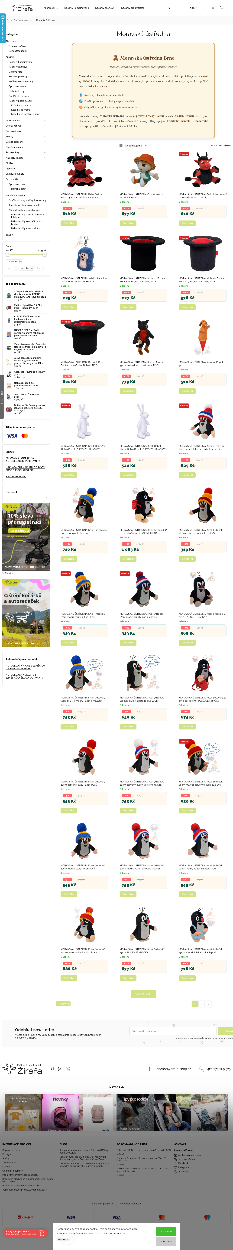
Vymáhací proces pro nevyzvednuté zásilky (24, 1189)
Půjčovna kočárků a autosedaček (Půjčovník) (23, 459)
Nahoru (65, 1003)
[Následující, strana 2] (201, 1004)
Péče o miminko (14, 131)
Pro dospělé (12, 179)
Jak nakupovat (9, 1162)
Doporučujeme (133, 145)
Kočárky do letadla (21, 105)
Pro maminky (12, 152)
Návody (6, 1166)
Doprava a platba (11, 1150)
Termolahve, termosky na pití (24, 205)
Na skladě (14, 262)
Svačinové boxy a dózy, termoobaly (27, 200)
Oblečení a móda (15, 147)
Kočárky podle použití (20, 101)
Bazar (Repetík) (16, 476)
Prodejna (7, 1154)
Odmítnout (166, 1241)
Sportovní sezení (17, 86)
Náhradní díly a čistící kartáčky (25, 210)
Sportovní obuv (17, 184)
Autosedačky (13, 120)
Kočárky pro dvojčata (20, 76)
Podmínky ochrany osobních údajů (20, 1175)
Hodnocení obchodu (130, 1203)
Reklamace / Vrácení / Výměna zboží (22, 1185)
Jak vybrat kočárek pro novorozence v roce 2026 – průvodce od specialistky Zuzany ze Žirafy (85, 1164)
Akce (11, 268)
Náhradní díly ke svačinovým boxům (26, 222)
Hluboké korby (16, 91)
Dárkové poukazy (15, 174)
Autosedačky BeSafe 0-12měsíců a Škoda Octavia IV (24, 676)
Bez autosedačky (18, 51)
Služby (9, 163)
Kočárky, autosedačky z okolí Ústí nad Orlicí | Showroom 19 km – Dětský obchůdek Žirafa (82, 1158)
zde (123, 1233)
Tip (40, 268)
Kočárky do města (21, 110)
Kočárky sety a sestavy (21, 81)
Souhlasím (166, 1231)
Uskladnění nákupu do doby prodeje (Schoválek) (25, 469)
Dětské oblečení (14, 142)
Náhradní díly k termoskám (25, 228)
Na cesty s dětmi (14, 158)
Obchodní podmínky (12, 1170)
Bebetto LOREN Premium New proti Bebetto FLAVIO (143, 1150)
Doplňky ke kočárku (19, 96)
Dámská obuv (18, 189)
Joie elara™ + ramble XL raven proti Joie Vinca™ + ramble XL (141, 1159)
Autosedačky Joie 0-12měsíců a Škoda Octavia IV (25, 667)
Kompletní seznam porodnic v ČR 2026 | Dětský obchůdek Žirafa (83, 1151)
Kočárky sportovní (18, 67)
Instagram (60, 1069)
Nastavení (63, 1239)
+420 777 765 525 (218, 1069)
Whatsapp (68, 1069)
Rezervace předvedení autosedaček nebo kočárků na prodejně (28, 1180)
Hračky (9, 136)
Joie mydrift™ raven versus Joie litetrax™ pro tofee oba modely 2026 (142, 1169)
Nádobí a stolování (15, 195)
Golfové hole (15, 72)
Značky (10, 235)
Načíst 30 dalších (143, 994)
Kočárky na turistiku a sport (25, 114)
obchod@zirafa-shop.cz (173, 1069)
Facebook (52, 1069)
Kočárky (10, 57)
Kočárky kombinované (20, 62)
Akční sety (11, 41)
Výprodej (10, 168)
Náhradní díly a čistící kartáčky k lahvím (27, 216)
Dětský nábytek (14, 125)
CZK (192, 8)
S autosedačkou (17, 46)
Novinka (27, 268)
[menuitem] (51, 8)
